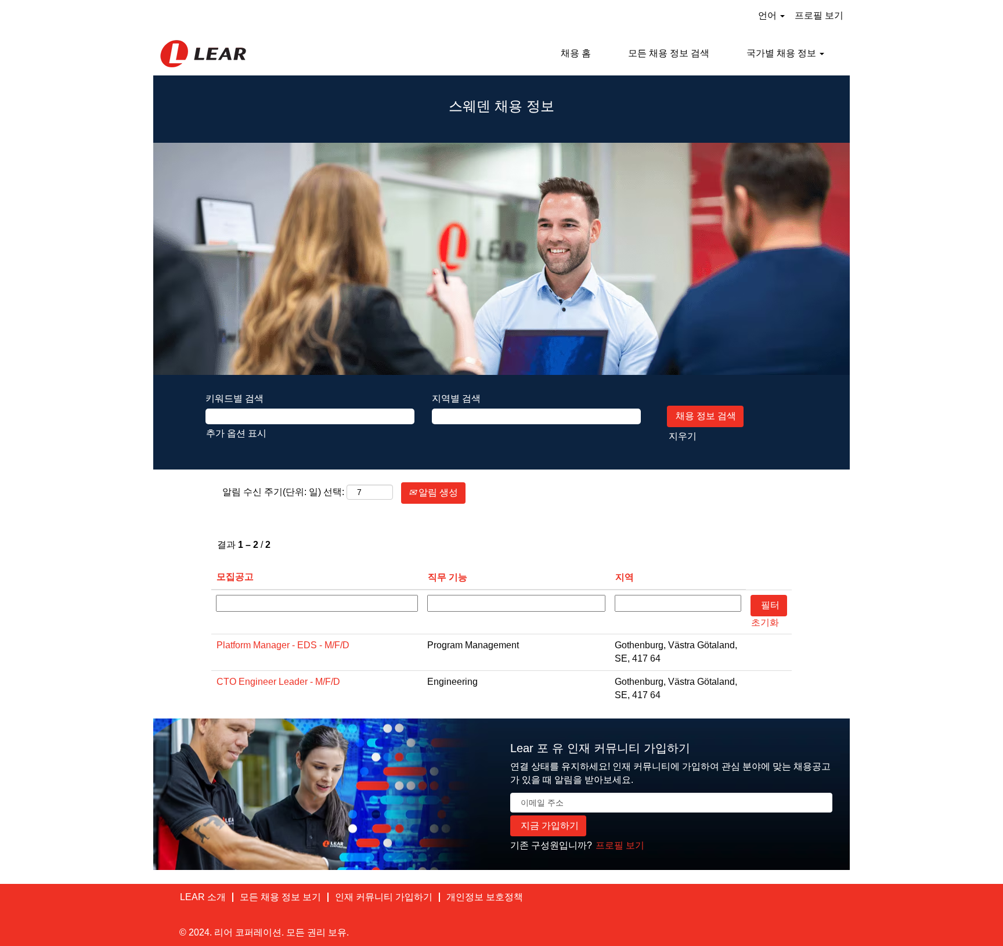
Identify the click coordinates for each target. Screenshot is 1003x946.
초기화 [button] (765, 622)
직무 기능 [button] (447, 577)
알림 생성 (437, 492)
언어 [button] (768, 15)
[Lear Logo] (203, 54)
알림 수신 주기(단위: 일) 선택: (283, 492)
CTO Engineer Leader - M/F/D (278, 682)
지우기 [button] (683, 436)
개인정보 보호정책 (484, 897)
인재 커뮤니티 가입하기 (383, 897)
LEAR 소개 (203, 897)
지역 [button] (624, 577)
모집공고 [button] (235, 577)
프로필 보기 (819, 15)
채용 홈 (576, 53)
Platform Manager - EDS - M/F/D (283, 645)
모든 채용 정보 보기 (280, 897)
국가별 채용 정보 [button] (782, 53)
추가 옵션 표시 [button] (236, 433)
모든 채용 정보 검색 (668, 53)
